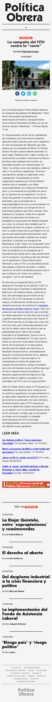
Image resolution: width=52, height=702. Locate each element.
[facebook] (17, 93)
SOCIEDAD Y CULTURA (20, 673)
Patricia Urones (30, 51)
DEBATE (31, 676)
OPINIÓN (34, 679)
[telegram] (29, 93)
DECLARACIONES (20, 679)
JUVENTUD (36, 673)
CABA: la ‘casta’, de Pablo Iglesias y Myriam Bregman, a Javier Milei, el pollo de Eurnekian (25, 469)
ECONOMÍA (41, 670)
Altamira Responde (26, 681)
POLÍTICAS (26, 38)
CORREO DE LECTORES (16, 676)
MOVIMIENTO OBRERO (16, 670)
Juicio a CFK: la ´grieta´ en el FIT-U (20, 457)
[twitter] (23, 93)
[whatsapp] (35, 93)
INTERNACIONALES (32, 668)
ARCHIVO (41, 676)
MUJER (31, 670)
